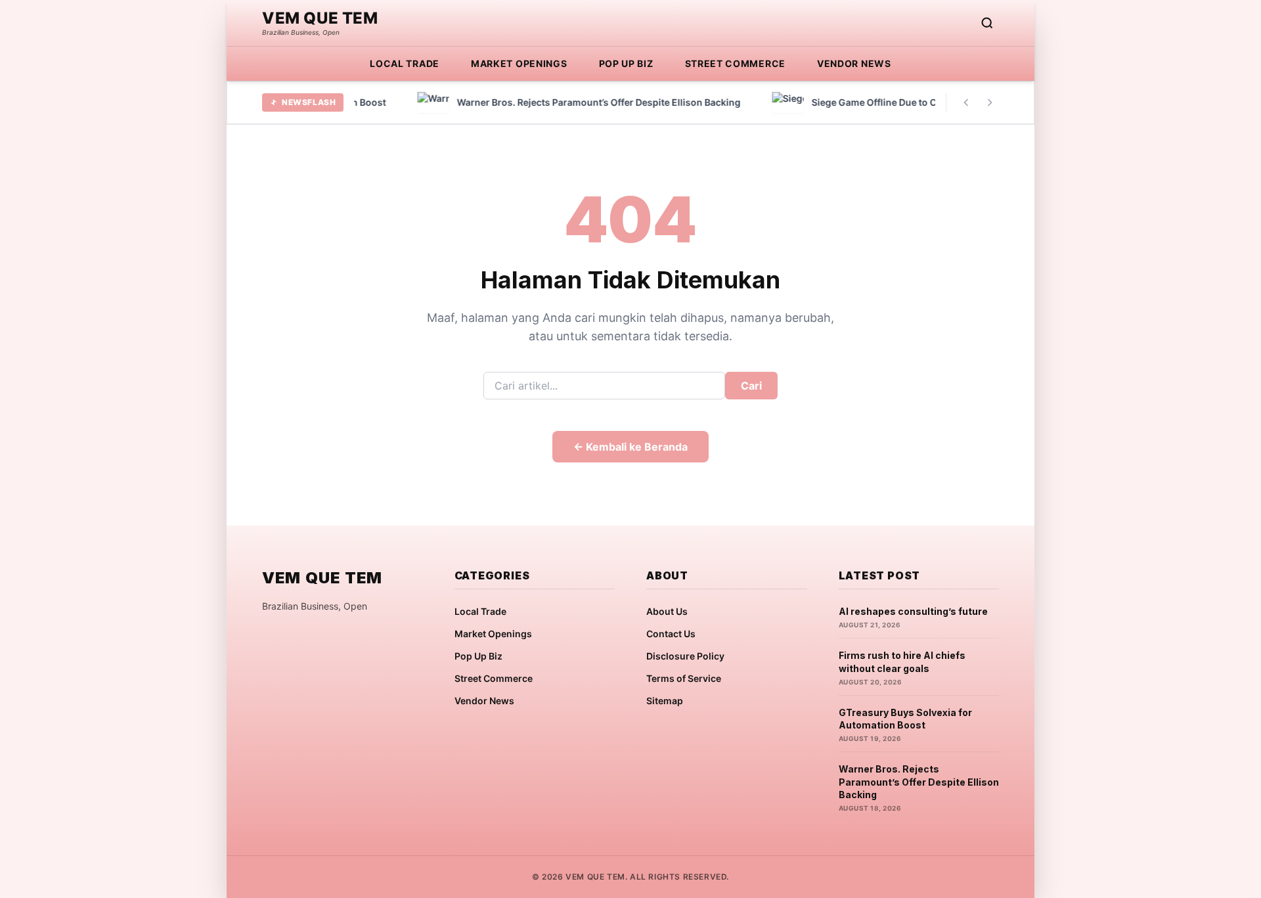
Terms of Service (683, 678)
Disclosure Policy (685, 656)
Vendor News (854, 63)
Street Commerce (735, 63)
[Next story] (990, 102)
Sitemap (664, 700)
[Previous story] (966, 102)
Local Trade (404, 63)
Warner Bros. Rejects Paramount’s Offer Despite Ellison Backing (919, 781)
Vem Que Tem (320, 18)
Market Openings (519, 63)
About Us (667, 611)
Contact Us (671, 633)
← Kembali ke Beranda (630, 446)
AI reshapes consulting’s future (913, 611)
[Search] (987, 23)
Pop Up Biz (626, 63)
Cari (751, 385)
